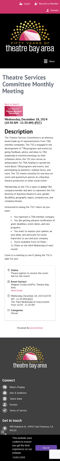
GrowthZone (36, 327)
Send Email (16, 290)
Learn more (19, 457)
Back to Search (12, 104)
